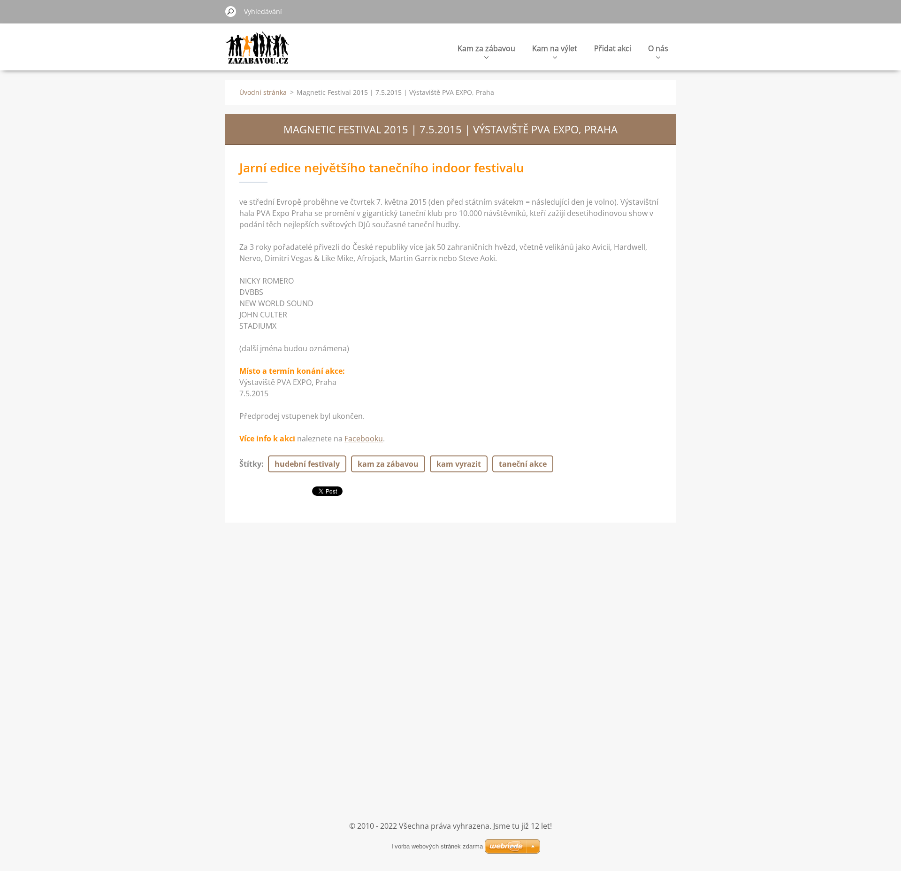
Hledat (231, 11)
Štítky (250, 464)
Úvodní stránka (263, 92)
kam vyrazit (458, 464)
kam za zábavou (388, 464)
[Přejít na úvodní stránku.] (257, 53)
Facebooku (363, 438)
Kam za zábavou (486, 48)
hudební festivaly (307, 464)
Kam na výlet (554, 48)
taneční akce (523, 464)
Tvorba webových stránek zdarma (437, 846)
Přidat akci (612, 48)
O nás (658, 48)
